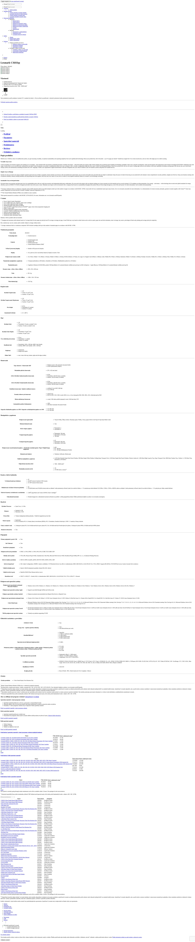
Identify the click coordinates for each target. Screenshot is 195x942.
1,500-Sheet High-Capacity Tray (9, 819)
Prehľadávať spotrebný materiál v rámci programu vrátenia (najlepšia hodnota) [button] (21, 732)
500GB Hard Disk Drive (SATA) (9, 855)
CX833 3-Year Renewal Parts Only (9, 891)
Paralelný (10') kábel (6, 807)
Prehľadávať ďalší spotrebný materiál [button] (10, 755)
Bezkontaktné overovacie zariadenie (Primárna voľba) (14, 850)
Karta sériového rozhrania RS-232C (9, 803)
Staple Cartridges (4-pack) (7, 765)
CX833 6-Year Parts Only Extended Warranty (12, 867)
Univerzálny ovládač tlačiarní (20, 51)
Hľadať (5, 4)
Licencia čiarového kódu (7, 860)
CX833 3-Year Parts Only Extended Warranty (12, 815)
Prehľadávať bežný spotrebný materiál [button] (11, 776)
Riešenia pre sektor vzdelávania (20, 26)
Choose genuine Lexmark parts (17, 15)
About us (6, 905)
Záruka (11, 37)
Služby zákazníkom (14, 40)
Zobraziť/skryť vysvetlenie (32, 696)
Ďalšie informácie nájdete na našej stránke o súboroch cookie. (127, 937)
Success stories (7, 910)
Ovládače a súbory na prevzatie (20, 49)
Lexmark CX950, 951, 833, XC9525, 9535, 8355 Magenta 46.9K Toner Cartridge (21, 785)
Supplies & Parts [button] (8, 11)
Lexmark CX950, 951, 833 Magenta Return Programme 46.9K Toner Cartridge (20, 746)
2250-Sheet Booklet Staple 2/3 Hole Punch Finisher (13, 882)
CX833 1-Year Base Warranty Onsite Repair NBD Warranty (15, 881)
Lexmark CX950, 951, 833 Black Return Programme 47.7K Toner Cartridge (19, 737)
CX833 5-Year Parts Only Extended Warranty (12, 870)
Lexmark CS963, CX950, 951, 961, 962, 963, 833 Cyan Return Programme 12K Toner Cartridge (24, 749)
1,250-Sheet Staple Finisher (7, 822)
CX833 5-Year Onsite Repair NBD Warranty (12, 802)
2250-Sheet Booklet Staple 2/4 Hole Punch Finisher (13, 892)
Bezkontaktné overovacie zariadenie (9, 835)
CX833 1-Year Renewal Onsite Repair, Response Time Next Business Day (19, 808)
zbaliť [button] (2, 752)
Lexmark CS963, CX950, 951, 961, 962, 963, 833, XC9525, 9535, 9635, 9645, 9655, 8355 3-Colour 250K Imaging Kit (30, 770)
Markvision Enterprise (18, 52)
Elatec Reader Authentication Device (10, 844)
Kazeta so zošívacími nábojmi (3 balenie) (11, 769)
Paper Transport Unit (6, 864)
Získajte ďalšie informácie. (54, 715)
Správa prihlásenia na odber (10, 914)
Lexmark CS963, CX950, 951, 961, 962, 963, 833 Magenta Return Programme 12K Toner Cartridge (25, 747)
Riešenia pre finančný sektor (19, 23)
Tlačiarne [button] (6, 8)
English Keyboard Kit (6, 854)
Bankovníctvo (16, 20)
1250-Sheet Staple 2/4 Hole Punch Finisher (11, 886)
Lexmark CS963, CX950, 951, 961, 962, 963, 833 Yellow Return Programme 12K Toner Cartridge (25, 744)
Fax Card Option (5, 852)
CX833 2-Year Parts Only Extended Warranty (12, 817)
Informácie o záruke (17, 47)
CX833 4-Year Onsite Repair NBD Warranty (12, 840)
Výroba (14, 27)
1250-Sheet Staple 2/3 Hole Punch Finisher (11, 869)
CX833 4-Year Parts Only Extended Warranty (12, 859)
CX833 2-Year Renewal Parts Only (9, 879)
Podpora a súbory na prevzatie (20, 44)
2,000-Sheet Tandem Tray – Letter (9, 812)
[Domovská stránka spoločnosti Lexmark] (17, 1)
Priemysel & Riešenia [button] (9, 18)
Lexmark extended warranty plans (18, 16)
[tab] (99, 134)
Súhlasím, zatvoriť (5, 940)
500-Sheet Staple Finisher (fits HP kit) (10, 825)
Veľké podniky (13, 10)
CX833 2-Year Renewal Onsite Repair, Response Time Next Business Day (19, 824)
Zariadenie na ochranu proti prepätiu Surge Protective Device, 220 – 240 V (19, 845)
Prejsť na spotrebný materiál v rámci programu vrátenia (14, 708)
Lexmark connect (8, 908)
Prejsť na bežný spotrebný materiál (9, 718)
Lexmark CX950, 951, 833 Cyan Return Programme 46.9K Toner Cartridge (19, 739)
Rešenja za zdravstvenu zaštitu (20, 25)
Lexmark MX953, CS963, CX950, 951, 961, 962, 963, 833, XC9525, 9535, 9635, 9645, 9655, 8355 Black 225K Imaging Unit (32, 767)
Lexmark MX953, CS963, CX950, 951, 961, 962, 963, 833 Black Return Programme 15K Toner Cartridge (27, 741)
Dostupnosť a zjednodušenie (20, 31)
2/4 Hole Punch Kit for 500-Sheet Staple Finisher (13, 874)
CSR (5, 918)
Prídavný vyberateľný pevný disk (9, 849)
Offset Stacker (4, 889)
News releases (7, 913)
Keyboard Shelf (4, 876)
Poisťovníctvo (16, 22)
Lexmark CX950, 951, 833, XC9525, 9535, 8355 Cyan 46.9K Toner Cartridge (20, 781)
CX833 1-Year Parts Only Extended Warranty (12, 810)
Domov (5, 57)
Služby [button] (5, 36)
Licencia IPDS (4, 862)
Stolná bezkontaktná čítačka (7, 847)
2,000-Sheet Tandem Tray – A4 (8, 813)
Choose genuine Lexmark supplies (18, 12)
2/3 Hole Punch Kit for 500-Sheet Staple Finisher (13, 834)
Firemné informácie (8, 930)
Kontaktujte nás (7, 906)
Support (5, 920)
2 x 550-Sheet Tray (5, 829)
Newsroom (6, 917)
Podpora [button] (6, 41)
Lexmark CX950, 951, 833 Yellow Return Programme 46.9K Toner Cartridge (19, 742)
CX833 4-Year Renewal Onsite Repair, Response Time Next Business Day (19, 830)
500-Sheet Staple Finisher (7, 865)
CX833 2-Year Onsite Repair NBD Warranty (12, 839)
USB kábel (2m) (5, 805)
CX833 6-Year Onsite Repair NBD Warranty (12, 800)
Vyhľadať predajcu (8, 912)
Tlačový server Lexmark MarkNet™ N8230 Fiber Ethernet (15, 857)
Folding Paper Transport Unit (8, 872)
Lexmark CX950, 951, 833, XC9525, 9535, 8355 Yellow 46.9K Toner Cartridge (20, 783)
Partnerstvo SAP (17, 33)
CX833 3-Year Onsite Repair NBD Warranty (12, 842)
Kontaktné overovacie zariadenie (9, 837)
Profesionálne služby (15, 38)
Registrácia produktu (18, 45)
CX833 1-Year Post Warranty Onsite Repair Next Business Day (16, 827)
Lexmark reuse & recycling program (18, 14)
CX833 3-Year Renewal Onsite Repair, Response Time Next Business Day (19, 820)
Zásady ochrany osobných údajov (12, 932)
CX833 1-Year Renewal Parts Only (9, 884)
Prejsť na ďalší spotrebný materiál (9, 729)
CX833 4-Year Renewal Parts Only (9, 887)
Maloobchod (16, 29)
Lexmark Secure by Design (19, 34)
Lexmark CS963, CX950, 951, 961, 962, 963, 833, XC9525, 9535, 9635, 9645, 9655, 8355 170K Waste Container (29, 760)
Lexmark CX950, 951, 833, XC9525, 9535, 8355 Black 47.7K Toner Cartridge (20, 786)
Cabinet (3, 877)
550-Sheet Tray (4, 832)
